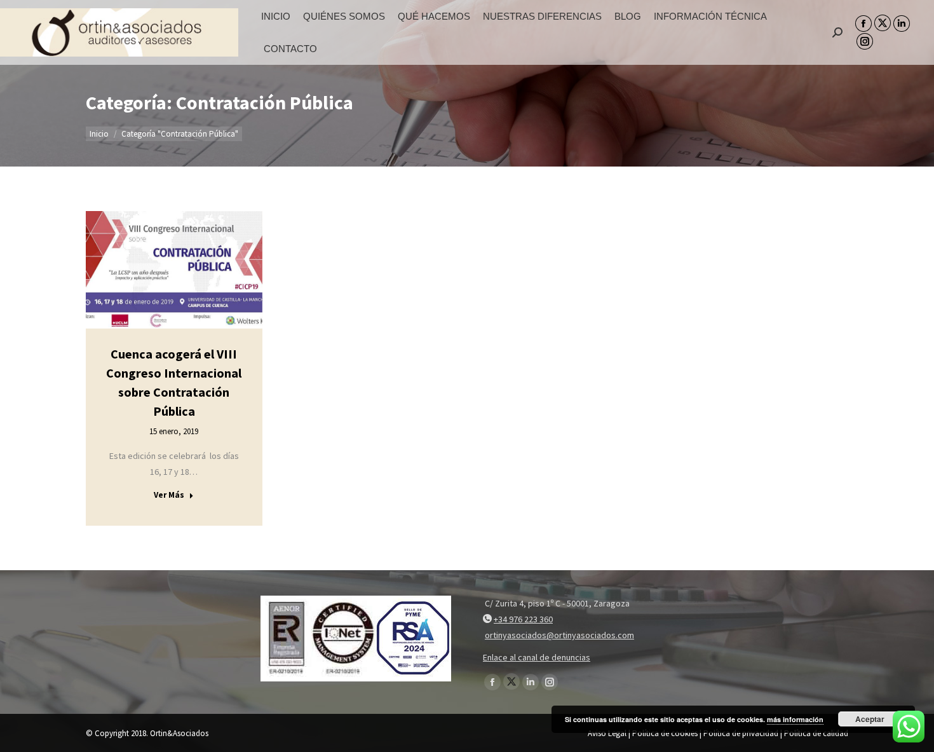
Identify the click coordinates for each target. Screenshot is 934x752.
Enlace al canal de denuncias (536, 657)
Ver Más (169, 494)
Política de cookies (665, 733)
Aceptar (869, 719)
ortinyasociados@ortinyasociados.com (559, 635)
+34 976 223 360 (523, 619)
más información (795, 719)
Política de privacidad (740, 733)
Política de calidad (816, 733)
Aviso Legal (607, 733)
